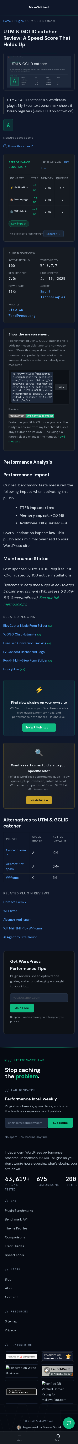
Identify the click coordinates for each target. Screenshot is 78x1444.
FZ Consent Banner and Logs (24, 652)
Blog (8, 1279)
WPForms (12, 878)
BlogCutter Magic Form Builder (27, 626)
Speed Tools (14, 1255)
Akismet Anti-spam (17, 920)
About (10, 1288)
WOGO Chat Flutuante (22, 634)
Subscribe (60, 1123)
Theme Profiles (16, 1228)
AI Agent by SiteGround (20, 937)
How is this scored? (20, 146)
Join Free (22, 1008)
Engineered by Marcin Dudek (42, 1427)
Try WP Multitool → (39, 727)
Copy (60, 387)
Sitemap (11, 1321)
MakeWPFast (39, 7)
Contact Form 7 (14, 902)
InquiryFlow (14, 669)
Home (7, 21)
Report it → (53, 233)
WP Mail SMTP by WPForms (23, 928)
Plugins (19, 21)
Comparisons (15, 1237)
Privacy (10, 1330)
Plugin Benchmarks (19, 1210)
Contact (11, 1297)
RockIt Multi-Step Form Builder (27, 660)
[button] (69, 1423)
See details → (39, 800)
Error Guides (14, 1246)
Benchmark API (16, 1219)
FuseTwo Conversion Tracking (27, 643)
